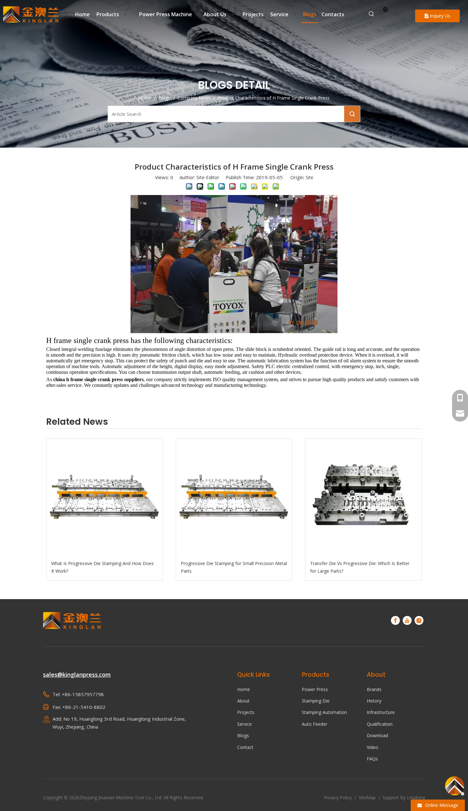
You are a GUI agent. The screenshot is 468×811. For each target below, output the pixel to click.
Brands (374, 689)
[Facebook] (395, 620)
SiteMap (368, 797)
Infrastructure (381, 712)
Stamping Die (316, 701)
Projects (245, 712)
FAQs (372, 759)
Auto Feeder (314, 724)
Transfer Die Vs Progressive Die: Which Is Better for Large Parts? (359, 567)
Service (244, 724)
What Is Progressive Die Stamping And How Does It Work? (102, 567)
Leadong (416, 797)
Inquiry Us (439, 16)
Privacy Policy (338, 797)
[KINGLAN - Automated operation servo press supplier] (72, 620)
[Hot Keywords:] (371, 14)
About (243, 701)
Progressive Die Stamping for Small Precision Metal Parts (234, 567)
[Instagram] (419, 620)
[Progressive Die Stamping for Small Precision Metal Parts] (234, 497)
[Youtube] (407, 620)
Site (309, 177)
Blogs (243, 735)
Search (352, 114)
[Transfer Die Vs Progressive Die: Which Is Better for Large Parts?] (363, 497)
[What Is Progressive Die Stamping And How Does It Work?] (104, 497)
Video (372, 747)
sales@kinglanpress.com (77, 674)
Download (377, 735)
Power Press (315, 689)
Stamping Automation (324, 712)
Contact (245, 747)
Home (243, 689)
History (374, 701)
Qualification (380, 724)
